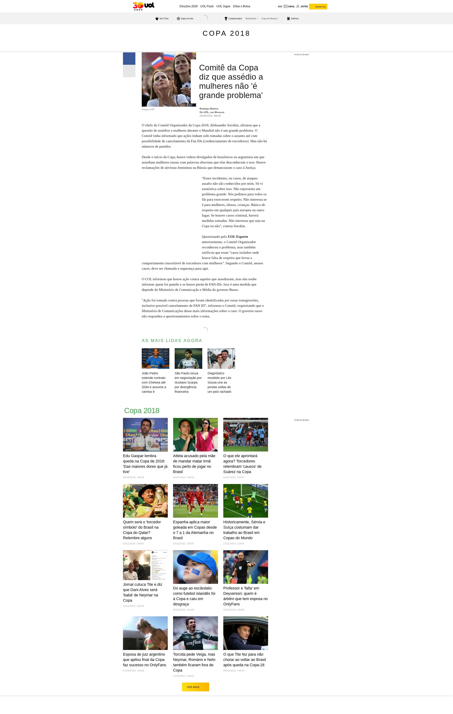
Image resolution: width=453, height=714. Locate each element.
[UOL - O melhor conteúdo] (144, 6)
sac (280, 6)
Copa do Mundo (269, 18)
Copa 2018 (227, 33)
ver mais (193, 687)
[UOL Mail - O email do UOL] (289, 6)
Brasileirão (251, 18)
